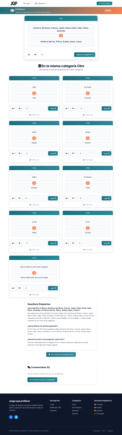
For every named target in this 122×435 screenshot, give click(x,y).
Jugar (28, 3)
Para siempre (77, 407)
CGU (103, 431)
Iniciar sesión (105, 3)
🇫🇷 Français (98, 404)
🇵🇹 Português (99, 414)
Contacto (53, 410)
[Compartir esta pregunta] (42, 55)
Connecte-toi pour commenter (43, 380)
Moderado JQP (55, 407)
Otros (74, 404)
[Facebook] (11, 417)
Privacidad (96, 431)
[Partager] (27, 108)
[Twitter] (16, 417)
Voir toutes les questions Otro (62, 354)
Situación (75, 410)
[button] (61, 29)
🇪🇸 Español (98, 410)
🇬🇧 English (98, 407)
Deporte (75, 414)
